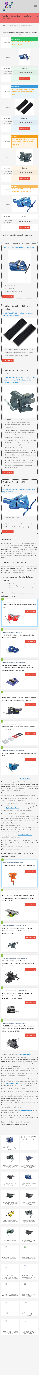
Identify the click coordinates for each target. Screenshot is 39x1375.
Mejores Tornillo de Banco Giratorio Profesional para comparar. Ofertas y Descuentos (10, 1185)
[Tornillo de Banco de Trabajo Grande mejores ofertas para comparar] (28, 1250)
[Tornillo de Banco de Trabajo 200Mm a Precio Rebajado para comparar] (10, 1140)
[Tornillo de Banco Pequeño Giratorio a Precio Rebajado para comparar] (10, 1213)
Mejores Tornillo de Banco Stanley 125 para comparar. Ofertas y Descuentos (10, 1203)
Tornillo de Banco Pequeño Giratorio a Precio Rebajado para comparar (10, 1222)
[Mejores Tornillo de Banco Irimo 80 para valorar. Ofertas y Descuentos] (10, 1232)
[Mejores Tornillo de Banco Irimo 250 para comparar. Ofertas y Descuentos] (28, 1177)
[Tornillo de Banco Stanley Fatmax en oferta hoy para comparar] (10, 1250)
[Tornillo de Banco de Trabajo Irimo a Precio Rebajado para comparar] (28, 1287)
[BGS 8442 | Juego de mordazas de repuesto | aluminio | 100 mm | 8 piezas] (12, 738)
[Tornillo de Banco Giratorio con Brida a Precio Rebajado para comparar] (28, 1306)
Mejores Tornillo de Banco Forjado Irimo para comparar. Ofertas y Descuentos (29, 1222)
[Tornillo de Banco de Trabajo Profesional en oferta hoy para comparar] (28, 1269)
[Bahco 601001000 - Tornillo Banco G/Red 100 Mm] (19, 283)
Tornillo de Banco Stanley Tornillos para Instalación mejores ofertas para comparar (28, 1138)
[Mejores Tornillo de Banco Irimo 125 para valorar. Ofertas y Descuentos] (10, 1158)
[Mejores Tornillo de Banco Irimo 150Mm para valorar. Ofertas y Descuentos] (10, 1324)
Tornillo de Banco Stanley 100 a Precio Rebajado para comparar (10, 1295)
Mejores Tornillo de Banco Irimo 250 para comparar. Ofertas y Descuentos (28, 1185)
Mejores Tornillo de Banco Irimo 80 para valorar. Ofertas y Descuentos (10, 1240)
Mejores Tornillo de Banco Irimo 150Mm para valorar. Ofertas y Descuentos (10, 1332)
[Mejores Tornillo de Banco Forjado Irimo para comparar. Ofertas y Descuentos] (28, 1213)
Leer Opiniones (30, 611)
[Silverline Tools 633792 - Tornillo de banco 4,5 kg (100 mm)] (12, 766)
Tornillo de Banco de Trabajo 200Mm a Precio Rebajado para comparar (10, 1148)
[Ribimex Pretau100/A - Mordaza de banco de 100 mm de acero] (12, 618)
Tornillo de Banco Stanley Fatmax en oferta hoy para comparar (10, 1258)
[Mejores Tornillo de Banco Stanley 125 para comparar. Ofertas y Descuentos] (10, 1195)
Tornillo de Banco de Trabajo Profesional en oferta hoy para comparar (29, 1277)
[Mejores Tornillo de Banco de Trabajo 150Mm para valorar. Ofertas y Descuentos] (28, 1232)
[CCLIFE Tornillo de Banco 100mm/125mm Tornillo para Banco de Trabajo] (12, 648)
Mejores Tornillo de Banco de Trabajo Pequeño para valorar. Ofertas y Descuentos (29, 1332)
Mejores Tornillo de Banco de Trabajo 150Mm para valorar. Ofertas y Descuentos (29, 1240)
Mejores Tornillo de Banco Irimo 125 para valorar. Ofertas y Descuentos (10, 1166)
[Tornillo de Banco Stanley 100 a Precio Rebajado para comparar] (10, 1287)
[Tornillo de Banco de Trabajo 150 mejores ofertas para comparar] (10, 1306)
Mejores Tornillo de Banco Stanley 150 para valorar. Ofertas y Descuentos (29, 1203)
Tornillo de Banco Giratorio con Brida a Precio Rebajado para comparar (29, 1314)
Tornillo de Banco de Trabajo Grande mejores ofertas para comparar (29, 1258)
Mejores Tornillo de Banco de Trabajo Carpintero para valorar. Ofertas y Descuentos (29, 1166)
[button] (35, 6)
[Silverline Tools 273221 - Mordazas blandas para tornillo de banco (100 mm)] (19, 347)
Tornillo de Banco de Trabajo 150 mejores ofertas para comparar (10, 1313)
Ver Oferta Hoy (24, 78)
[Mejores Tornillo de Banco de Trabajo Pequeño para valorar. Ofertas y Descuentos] (28, 1324)
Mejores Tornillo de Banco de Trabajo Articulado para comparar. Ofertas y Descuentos (10, 1277)
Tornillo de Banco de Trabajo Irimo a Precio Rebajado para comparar (29, 1295)
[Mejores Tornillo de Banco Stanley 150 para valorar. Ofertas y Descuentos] (28, 1195)
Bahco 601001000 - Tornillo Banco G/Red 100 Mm (18, 247)
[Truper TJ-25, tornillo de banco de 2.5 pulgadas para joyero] (12, 879)
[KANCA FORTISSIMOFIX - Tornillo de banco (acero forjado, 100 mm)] (19, 515)
